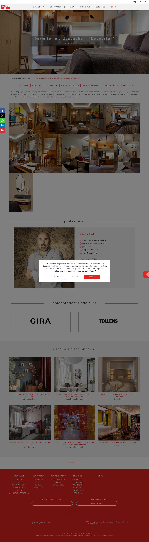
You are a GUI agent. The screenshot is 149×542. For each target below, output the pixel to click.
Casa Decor (38, 7)
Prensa (71, 7)
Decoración (55, 7)
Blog (113, 7)
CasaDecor (5, 7)
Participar (85, 7)
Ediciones (100, 7)
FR (141, 2)
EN (137, 2)
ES (134, 2)
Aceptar (92, 277)
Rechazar (74, 277)
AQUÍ (47, 268)
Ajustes (57, 277)
